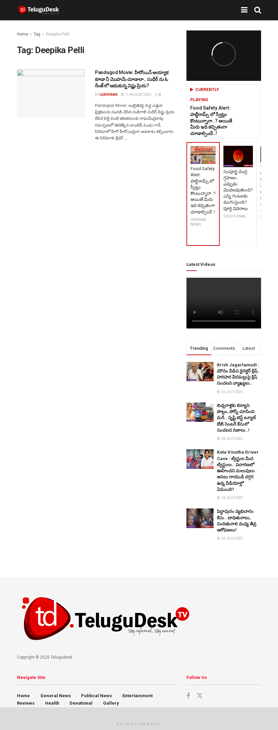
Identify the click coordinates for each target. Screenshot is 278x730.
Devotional (81, 703)
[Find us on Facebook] (188, 696)
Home (22, 34)
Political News (96, 695)
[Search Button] (257, 10)
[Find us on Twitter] (200, 696)
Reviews (26, 703)
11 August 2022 (138, 94)
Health (52, 703)
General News (55, 695)
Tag (37, 34)
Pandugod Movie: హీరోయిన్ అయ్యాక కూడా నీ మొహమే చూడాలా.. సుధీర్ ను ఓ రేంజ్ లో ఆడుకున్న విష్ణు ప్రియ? (131, 79)
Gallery (111, 703)
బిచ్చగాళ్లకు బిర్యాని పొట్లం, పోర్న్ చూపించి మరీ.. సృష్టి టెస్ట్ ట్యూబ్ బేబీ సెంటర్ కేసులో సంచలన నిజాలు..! (236, 418)
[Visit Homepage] (38, 10)
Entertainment (137, 695)
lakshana (109, 94)
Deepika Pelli (58, 34)
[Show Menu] (244, 10)
